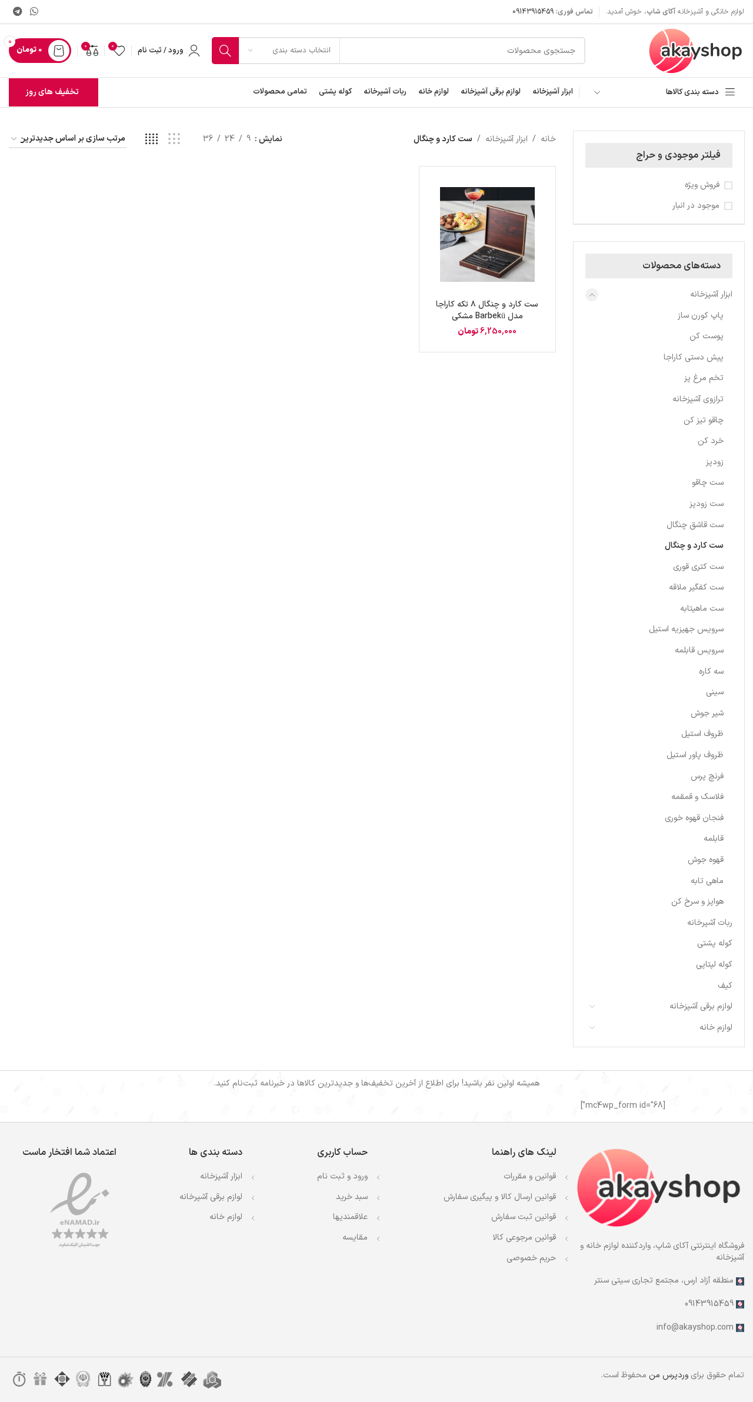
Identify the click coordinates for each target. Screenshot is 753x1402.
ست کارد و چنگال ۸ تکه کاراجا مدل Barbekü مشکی (487, 310)
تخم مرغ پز (704, 378)
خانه (548, 139)
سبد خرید (352, 1197)
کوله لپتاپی (714, 964)
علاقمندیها (350, 1217)
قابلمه (714, 838)
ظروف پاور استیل (695, 755)
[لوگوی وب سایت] (695, 50)
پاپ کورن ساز (701, 315)
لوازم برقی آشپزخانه (700, 1006)
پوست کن (706, 336)
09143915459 (533, 11)
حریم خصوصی (531, 1258)
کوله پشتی (714, 943)
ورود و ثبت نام (342, 1176)
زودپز (715, 462)
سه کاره (711, 671)
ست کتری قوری (698, 567)
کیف (725, 986)
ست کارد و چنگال (694, 546)
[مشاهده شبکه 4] (151, 140)
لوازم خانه (715, 1027)
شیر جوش (707, 713)
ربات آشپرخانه (709, 923)
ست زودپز (706, 504)
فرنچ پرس (707, 776)
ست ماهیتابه (702, 608)
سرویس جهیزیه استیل (686, 629)
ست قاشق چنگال (695, 525)
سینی (715, 692)
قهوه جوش (706, 860)
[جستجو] (225, 50)
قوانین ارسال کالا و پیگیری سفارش (500, 1197)
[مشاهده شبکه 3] (173, 140)
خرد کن (711, 441)
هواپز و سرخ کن (697, 901)
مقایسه (355, 1237)
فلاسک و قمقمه (697, 797)
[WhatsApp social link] (34, 11)
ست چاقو (708, 483)
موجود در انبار (695, 206)
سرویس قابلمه (699, 650)
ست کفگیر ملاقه (696, 587)
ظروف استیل (702, 734)
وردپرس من (668, 1375)
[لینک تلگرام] (17, 11)
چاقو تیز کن (704, 420)
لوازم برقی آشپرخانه (210, 1197)
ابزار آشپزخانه (711, 294)
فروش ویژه (702, 185)
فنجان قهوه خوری (694, 818)
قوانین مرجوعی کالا (524, 1237)
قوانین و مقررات (530, 1176)
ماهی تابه (707, 881)
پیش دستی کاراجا (694, 357)
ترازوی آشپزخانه (698, 399)
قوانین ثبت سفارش (523, 1217)
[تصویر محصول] (487, 234)
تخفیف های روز (52, 92)
